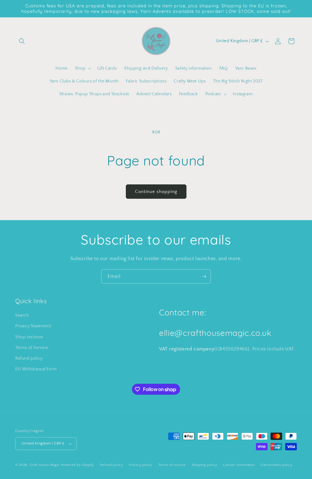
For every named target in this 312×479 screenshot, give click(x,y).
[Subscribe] (204, 276)
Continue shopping (156, 191)
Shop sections (29, 337)
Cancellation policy (276, 465)
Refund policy (29, 358)
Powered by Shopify (77, 465)
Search (22, 315)
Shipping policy (204, 465)
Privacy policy (140, 465)
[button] (22, 41)
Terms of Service (31, 347)
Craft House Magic (45, 465)
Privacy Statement (33, 326)
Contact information (239, 465)
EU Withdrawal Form (36, 369)
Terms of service (172, 465)
